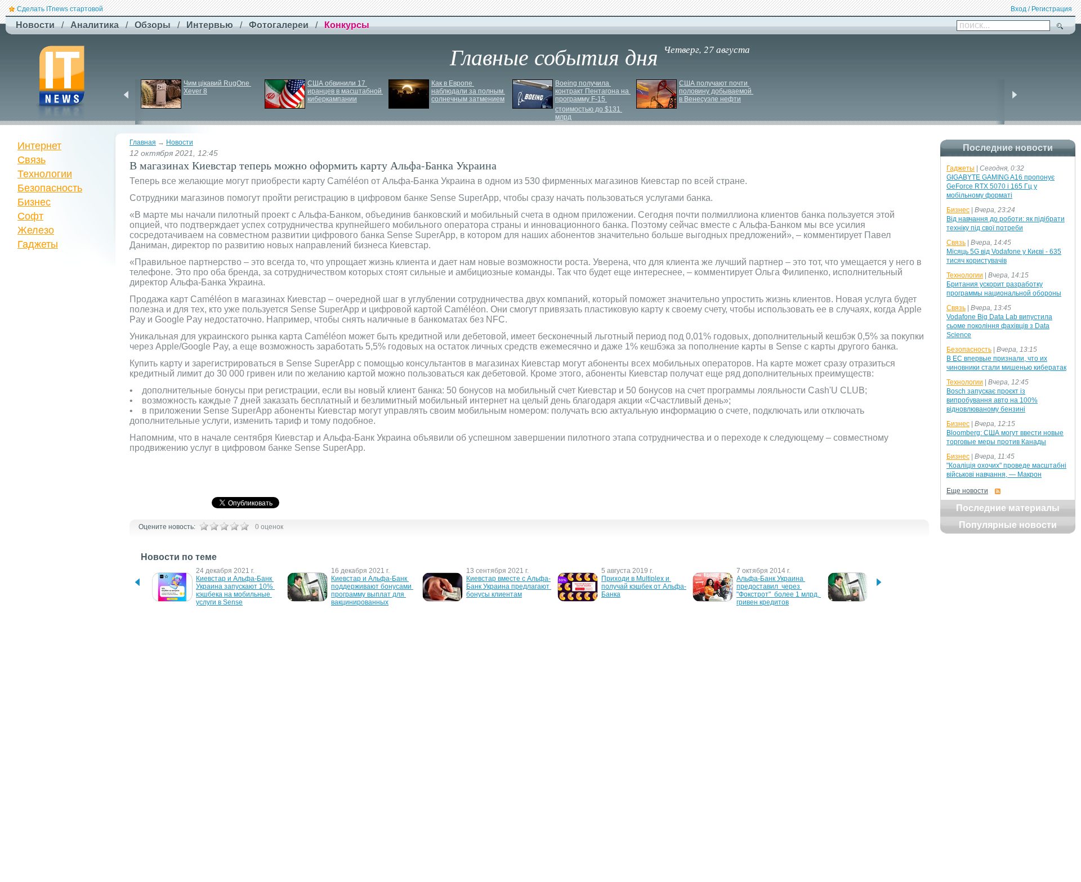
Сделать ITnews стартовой (60, 9)
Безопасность (49, 188)
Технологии (44, 174)
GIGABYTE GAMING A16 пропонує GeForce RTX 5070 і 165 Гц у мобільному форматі (1000, 186)
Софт (30, 216)
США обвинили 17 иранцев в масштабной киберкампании (345, 91)
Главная (142, 142)
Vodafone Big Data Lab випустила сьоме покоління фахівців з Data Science (999, 326)
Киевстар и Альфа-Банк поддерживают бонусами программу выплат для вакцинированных (372, 590)
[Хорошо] (234, 526)
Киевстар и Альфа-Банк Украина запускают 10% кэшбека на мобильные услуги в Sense (235, 590)
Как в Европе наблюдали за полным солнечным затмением (468, 91)
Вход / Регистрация (1041, 9)
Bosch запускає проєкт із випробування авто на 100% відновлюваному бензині (992, 400)
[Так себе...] (224, 526)
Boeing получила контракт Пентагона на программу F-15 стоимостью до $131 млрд (593, 100)
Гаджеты (37, 244)
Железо (35, 230)
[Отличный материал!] (244, 526)
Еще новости (967, 491)
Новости (179, 142)
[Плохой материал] (214, 526)
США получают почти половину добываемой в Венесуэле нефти (716, 91)
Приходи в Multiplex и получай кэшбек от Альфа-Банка (643, 586)
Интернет (39, 145)
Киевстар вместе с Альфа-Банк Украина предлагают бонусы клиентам (508, 586)
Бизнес (34, 202)
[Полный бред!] (204, 526)
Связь (31, 159)
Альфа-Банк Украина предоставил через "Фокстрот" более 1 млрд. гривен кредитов (778, 590)
